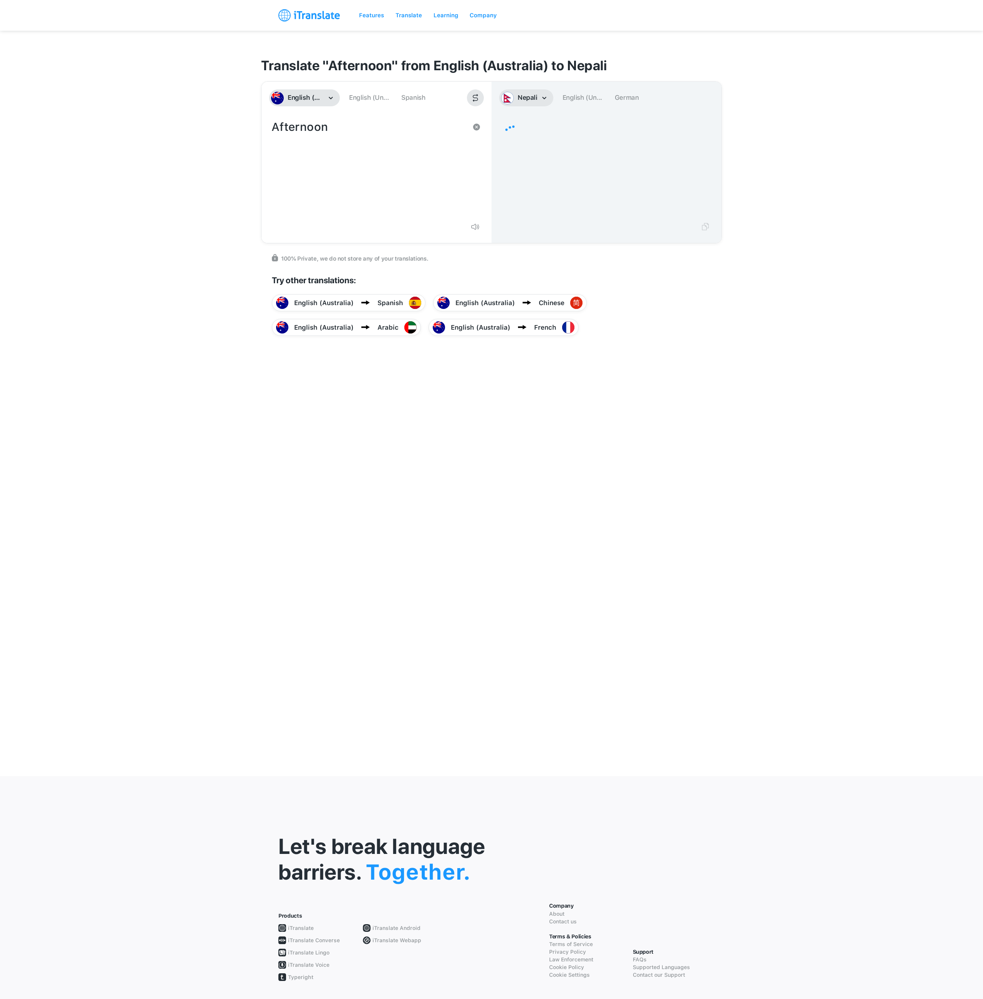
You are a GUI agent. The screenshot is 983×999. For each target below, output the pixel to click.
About (556, 914)
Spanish (413, 97)
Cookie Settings (569, 975)
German (627, 97)
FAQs (640, 959)
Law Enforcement (571, 959)
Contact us (563, 921)
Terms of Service (571, 944)
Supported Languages (661, 967)
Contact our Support (659, 975)
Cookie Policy (566, 967)
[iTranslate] (309, 15)
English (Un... (369, 97)
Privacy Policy (567, 952)
